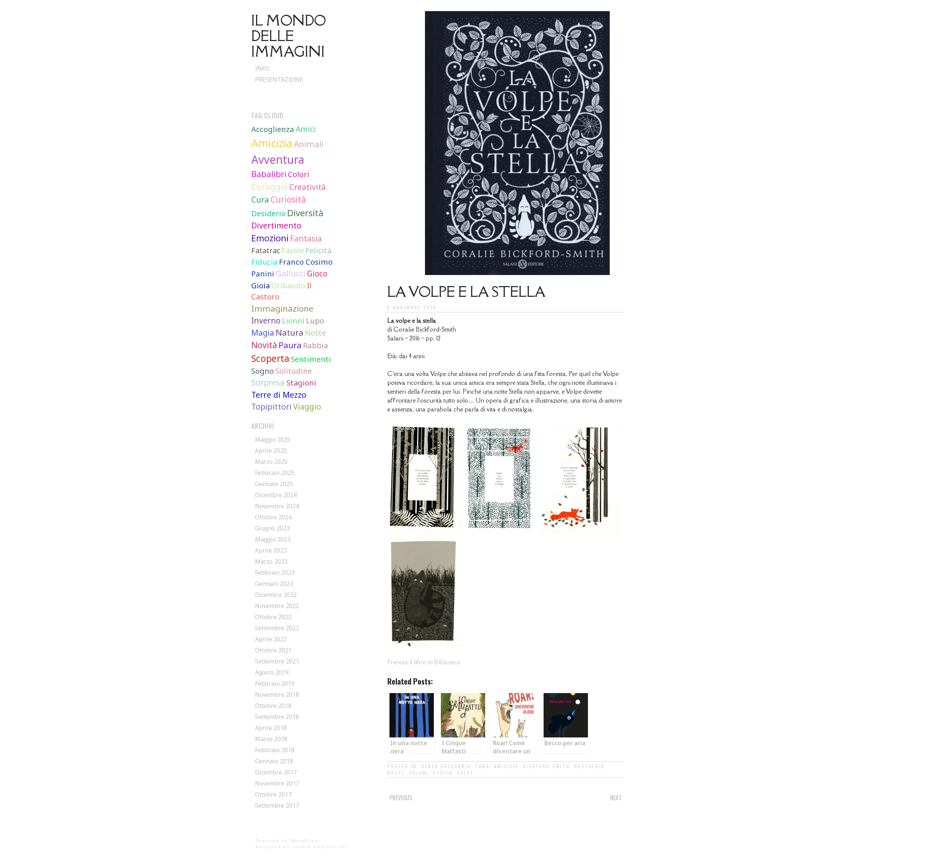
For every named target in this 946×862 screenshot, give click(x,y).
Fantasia (306, 238)
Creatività (307, 187)
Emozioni (270, 238)
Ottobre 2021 (273, 650)
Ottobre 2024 (273, 517)
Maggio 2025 (272, 439)
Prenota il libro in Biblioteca (423, 662)
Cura (260, 199)
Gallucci (291, 273)
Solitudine (293, 371)
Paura (290, 345)
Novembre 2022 (277, 606)
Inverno (265, 320)
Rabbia (315, 345)
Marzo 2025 (271, 462)
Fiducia (264, 262)
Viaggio (307, 406)
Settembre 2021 (277, 661)
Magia (262, 333)
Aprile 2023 (271, 550)
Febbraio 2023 (275, 573)
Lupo (315, 320)
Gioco (317, 273)
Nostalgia (589, 766)
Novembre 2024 (277, 506)
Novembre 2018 (277, 694)
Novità (264, 345)
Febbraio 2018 (275, 750)
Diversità (305, 213)
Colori (298, 174)
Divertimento (276, 225)
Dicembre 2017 (276, 772)
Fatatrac (265, 250)
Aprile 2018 (271, 728)
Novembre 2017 (277, 783)
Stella (443, 773)
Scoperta (270, 358)
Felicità (318, 250)
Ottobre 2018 (273, 706)
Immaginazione (282, 308)
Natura (289, 332)
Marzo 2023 (271, 561)
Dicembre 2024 (276, 495)
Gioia (260, 285)
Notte (396, 773)
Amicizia (506, 766)
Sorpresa (268, 382)
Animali (309, 143)
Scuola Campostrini (320, 846)
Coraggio (269, 187)
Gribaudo (288, 285)
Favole (293, 250)
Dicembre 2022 (276, 595)
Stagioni (301, 382)
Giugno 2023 (272, 528)
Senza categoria (446, 766)
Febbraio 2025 (275, 473)
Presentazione (279, 79)
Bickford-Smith (546, 766)
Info (262, 68)
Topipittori (271, 406)
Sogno (262, 371)
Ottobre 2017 (273, 794)
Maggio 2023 (272, 539)
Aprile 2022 (271, 639)
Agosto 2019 (272, 672)
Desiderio (268, 213)
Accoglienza (272, 129)
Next (616, 797)
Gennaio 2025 (274, 484)
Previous (400, 797)
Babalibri (268, 173)
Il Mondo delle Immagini (288, 36)
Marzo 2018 (271, 739)
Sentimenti (311, 359)
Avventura (277, 159)
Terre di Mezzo (278, 394)
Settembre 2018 (277, 717)
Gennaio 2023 (274, 584)
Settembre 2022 (277, 628)
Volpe (465, 773)
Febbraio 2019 (275, 683)
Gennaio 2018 (274, 761)
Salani (419, 773)
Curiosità (288, 199)
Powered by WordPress (288, 840)
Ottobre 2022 (273, 617)
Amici (306, 129)
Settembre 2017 (277, 805)
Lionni (293, 320)
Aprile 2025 (271, 451)
